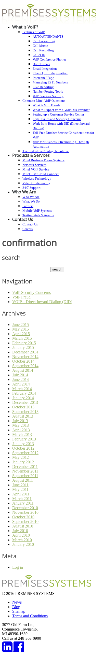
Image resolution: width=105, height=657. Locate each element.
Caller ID (39, 55)
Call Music (40, 46)
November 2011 (25, 471)
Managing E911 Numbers (50, 82)
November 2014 (25, 356)
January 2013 (23, 443)
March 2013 (22, 434)
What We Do (31, 201)
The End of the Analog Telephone (45, 151)
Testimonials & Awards (38, 215)
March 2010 (22, 540)
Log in (17, 567)
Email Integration (45, 68)
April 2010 (21, 535)
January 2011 (23, 503)
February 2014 (24, 393)
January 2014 (23, 398)
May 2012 (20, 457)
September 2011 (25, 476)
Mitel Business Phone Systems (43, 160)
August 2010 (22, 526)
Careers (27, 229)
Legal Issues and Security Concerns (57, 119)
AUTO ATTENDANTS (48, 36)
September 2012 (25, 453)
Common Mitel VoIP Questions (43, 101)
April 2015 (21, 334)
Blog (16, 607)
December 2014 (25, 352)
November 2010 (25, 512)
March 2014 (22, 389)
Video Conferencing (36, 183)
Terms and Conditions (30, 616)
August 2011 (22, 480)
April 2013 (21, 430)
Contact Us (22, 219)
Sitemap (18, 611)
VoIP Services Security (48, 96)
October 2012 (23, 448)
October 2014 (23, 361)
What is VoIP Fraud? (46, 105)
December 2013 (25, 402)
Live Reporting (43, 87)
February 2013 (24, 439)
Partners (27, 206)
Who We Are (24, 192)
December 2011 (25, 466)
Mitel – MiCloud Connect (40, 174)
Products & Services (31, 155)
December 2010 (25, 508)
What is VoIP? (25, 27)
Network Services (34, 165)
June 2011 (20, 485)
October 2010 (23, 517)
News (17, 602)
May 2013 (20, 425)
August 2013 (22, 416)
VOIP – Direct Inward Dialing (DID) (42, 301)
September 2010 (25, 521)
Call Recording (43, 50)
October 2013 (23, 407)
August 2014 (22, 370)
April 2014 (21, 384)
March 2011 (22, 498)
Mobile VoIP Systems (37, 210)
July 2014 (20, 375)
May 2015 (20, 329)
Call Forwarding (44, 41)
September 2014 (25, 366)
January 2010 (23, 544)
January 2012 (23, 462)
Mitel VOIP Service (35, 169)
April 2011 (21, 494)
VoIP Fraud (21, 297)
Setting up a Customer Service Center (58, 114)
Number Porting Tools (48, 91)
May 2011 (20, 489)
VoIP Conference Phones (49, 59)
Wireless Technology (36, 178)
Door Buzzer (41, 64)
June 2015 (20, 324)
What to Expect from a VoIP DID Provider (61, 110)
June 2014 (20, 379)
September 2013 (25, 411)
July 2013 (20, 421)
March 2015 (22, 338)
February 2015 (24, 343)
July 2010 (20, 531)
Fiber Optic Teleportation (50, 73)
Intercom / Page (43, 78)
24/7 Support (31, 188)
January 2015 (23, 347)
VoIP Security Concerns (31, 292)
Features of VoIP (33, 32)
